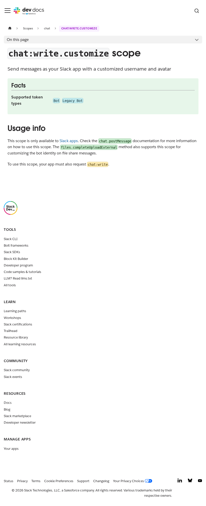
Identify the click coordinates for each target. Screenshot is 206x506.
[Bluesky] (190, 482)
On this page (18, 39)
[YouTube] (200, 482)
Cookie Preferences (58, 481)
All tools (10, 285)
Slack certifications (18, 324)
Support (83, 481)
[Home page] (9, 28)
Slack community (17, 370)
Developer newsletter (20, 422)
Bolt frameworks (16, 245)
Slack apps (69, 140)
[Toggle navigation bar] (7, 10)
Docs (8, 403)
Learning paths (15, 311)
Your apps (11, 448)
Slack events (13, 377)
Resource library (16, 337)
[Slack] (10, 213)
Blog (7, 409)
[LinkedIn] (180, 482)
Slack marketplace (17, 416)
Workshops (12, 318)
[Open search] (196, 10)
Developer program (18, 265)
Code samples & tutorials (22, 272)
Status (8, 481)
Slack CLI (11, 239)
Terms (35, 481)
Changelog (101, 481)
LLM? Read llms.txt (18, 278)
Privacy (22, 481)
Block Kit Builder (16, 259)
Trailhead (10, 331)
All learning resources (20, 344)
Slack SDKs (12, 252)
